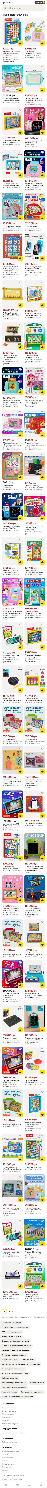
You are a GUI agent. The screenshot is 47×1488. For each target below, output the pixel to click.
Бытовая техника (8, 1458)
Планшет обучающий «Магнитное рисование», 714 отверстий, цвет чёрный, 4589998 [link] (12, 1039)
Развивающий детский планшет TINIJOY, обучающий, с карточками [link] (11, 527)
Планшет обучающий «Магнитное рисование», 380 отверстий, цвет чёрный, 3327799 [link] (34, 487)
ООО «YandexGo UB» (15, 1480)
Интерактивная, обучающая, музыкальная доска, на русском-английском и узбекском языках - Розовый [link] (12, 740)
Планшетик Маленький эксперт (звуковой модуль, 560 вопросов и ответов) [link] (11, 141)
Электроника (7, 1467)
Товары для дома (8, 1464)
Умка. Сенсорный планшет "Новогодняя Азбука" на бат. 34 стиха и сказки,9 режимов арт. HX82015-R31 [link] (34, 954)
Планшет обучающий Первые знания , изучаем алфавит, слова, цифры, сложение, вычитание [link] (34, 699)
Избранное (18, 1485)
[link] (11, 1323)
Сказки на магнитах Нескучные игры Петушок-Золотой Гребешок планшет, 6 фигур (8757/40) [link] (10, 356)
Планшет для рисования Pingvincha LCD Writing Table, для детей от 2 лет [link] (34, 1039)
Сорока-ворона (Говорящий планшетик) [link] (34, 571)
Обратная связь (7, 1414)
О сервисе (6, 1417)
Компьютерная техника (10, 1451)
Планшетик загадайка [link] (33, 1167)
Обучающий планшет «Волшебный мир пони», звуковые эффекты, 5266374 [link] (12, 444)
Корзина (29, 1485)
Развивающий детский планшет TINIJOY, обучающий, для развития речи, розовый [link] (34, 142)
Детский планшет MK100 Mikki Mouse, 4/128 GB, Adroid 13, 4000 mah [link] (12, 910)
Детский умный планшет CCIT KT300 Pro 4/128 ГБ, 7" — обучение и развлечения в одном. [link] (12, 781)
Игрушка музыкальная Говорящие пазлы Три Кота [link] (33, 314)
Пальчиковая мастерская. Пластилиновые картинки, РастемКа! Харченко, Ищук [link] (34, 527)
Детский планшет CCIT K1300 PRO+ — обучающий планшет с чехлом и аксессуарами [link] (11, 825)
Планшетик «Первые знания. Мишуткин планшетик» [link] (10, 268)
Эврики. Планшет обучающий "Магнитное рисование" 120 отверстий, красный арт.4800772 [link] (34, 1081)
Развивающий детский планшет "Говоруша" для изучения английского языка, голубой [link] (12, 401)
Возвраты (5, 1420)
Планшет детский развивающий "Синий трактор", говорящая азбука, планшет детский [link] (34, 612)
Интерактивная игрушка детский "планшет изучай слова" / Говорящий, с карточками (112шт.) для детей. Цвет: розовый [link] (12, 227)
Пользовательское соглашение (13, 1475)
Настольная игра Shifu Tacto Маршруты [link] (11, 656)
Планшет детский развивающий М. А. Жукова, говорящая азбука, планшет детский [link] (34, 356)
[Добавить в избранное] (20, 20)
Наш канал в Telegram (10, 1424)
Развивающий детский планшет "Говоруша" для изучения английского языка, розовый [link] (34, 184)
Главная (6, 1485)
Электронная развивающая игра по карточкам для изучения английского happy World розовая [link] (34, 52)
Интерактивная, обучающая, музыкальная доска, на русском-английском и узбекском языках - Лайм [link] (34, 740)
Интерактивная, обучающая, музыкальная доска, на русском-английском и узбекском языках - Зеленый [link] (12, 1124)
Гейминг (5, 1454)
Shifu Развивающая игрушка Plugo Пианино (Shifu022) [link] (33, 994)
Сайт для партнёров (9, 1442)
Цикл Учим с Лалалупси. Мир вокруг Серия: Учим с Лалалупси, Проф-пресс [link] (34, 401)
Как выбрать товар (9, 1408)
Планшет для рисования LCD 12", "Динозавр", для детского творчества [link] (34, 867)
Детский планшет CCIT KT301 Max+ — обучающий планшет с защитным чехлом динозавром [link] (11, 1081)
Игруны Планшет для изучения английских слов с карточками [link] (33, 1209)
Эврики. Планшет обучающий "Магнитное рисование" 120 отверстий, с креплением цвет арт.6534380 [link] (12, 699)
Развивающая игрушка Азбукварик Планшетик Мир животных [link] (11, 52)
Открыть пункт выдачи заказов (13, 1433)
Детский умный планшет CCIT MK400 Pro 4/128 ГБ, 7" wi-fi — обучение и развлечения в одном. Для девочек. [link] (34, 781)
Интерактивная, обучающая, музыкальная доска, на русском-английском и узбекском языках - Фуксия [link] (12, 954)
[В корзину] (20, 43)
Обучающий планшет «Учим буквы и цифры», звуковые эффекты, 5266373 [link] (11, 1168)
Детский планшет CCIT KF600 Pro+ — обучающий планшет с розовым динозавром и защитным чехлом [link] (11, 994)
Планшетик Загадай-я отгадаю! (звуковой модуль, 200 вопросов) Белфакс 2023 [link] (33, 656)
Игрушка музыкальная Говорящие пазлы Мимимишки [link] (11, 571)
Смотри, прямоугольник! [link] (34, 823)
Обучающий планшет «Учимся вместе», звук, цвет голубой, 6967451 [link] (11, 184)
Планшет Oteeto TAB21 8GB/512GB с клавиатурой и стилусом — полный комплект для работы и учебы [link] (12, 1295)
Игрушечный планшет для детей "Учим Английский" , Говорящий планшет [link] (12, 612)
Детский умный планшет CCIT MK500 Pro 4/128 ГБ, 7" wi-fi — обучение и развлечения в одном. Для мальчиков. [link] (12, 1209)
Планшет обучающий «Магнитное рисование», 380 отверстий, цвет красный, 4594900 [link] (34, 444)
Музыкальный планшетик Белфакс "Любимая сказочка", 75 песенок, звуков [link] (34, 1123)
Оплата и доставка (9, 1411)
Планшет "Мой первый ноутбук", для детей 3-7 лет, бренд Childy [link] (33, 1253)
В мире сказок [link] (8, 485)
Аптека (4, 1461)
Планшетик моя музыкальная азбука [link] (10, 867)
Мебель (4, 1470)
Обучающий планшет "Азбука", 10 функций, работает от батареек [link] (11, 99)
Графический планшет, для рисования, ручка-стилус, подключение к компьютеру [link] (33, 910)
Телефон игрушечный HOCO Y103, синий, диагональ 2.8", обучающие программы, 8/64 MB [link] (34, 268)
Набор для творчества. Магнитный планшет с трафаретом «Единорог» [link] (34, 99)
